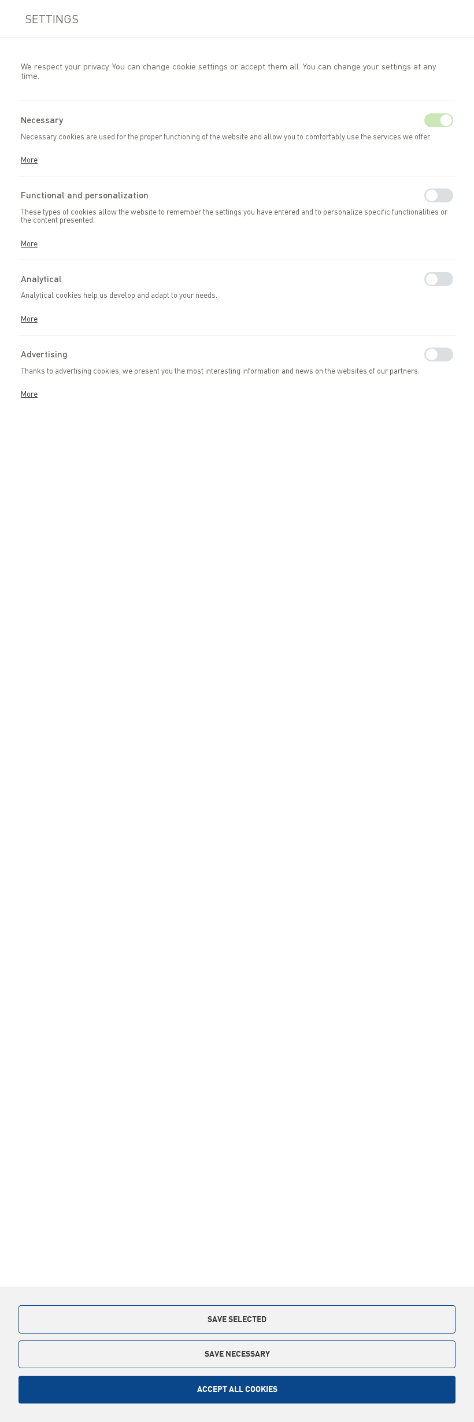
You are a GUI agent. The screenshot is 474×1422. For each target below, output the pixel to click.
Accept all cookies (237, 1389)
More (29, 159)
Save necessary (237, 1354)
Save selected (237, 1319)
